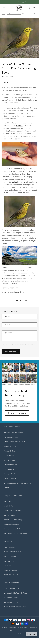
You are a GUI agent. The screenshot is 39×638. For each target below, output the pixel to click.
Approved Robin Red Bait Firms (15, 593)
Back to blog (21, 300)
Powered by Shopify (20, 627)
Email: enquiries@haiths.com (14, 442)
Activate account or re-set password (17, 483)
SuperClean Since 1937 (12, 510)
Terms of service (26, 631)
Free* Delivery (9, 455)
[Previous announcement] (4, 2)
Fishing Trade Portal (11, 588)
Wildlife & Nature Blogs (14, 14)
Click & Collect (9, 460)
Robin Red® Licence (11, 597)
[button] (4, 8)
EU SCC (7, 488)
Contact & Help (9, 451)
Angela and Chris (17, 292)
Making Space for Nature (13, 529)
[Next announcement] (35, 2)
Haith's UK (11, 627)
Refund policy (33, 627)
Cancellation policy (20, 634)
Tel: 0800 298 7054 (11, 437)
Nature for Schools (11, 575)
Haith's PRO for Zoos (11, 602)
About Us (7, 501)
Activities (7, 565)
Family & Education (11, 547)
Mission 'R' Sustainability (13, 520)
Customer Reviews (10, 465)
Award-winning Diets (11, 524)
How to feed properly (17, 413)
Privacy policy (14, 631)
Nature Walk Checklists (12, 552)
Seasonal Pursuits (10, 570)
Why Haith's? (8, 506)
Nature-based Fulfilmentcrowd (15, 607)
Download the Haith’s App (13, 432)
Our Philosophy (9, 515)
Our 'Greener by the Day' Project (16, 533)
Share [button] (5, 82)
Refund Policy (9, 469)
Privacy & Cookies (10, 474)
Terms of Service (10, 478)
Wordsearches (9, 561)
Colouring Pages (10, 556)
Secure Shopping (10, 446)
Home (3, 14)
